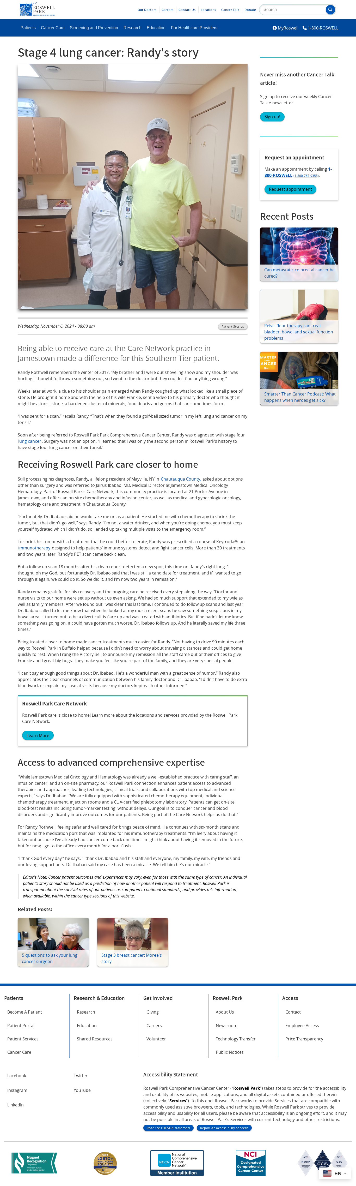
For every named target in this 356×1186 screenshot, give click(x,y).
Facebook (16, 1076)
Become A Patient (24, 1012)
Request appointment (290, 189)
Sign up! (272, 116)
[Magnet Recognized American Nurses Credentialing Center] (34, 1174)
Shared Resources (95, 1039)
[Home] (37, 14)
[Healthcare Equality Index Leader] (105, 1174)
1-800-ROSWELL (323, 28)
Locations (208, 9)
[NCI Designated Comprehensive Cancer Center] (251, 1174)
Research (133, 28)
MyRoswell (288, 28)
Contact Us (187, 9)
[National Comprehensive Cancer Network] (177, 1174)
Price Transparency (304, 1039)
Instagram (17, 1090)
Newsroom (226, 1025)
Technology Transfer (236, 1039)
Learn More (38, 735)
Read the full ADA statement (169, 1128)
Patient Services (23, 1039)
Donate (250, 9)
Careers (167, 9)
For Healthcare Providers (194, 28)
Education (156, 28)
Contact (293, 1012)
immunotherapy (34, 548)
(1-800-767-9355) (306, 175)
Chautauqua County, (181, 479)
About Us (225, 1012)
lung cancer (29, 441)
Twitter (81, 1076)
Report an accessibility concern (224, 1128)
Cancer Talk (230, 9)
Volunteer (156, 1039)
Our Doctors (147, 9)
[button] (330, 9)
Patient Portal (20, 1025)
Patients (28, 28)
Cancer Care (53, 28)
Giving (152, 1012)
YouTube (82, 1090)
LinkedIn (15, 1105)
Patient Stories (233, 326)
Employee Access (302, 1025)
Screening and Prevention (94, 28)
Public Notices (230, 1052)
